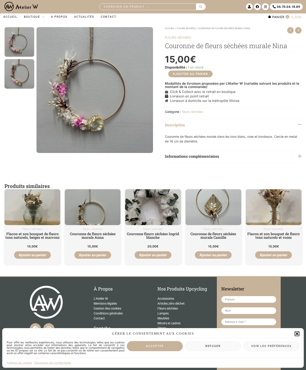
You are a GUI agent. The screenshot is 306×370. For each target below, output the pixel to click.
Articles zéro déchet (171, 303)
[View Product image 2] (19, 74)
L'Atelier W (101, 298)
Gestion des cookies (107, 308)
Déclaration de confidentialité (52, 362)
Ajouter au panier (190, 73)
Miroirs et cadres (169, 323)
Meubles (163, 318)
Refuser (213, 346)
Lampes (163, 313)
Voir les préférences (271, 346)
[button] (297, 333)
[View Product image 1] (19, 42)
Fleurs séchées (167, 308)
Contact (99, 318)
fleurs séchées (186, 28)
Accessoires (165, 298)
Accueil (170, 28)
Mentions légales (105, 303)
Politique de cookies (19, 362)
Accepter (155, 346)
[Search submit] (201, 6)
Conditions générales (108, 313)
